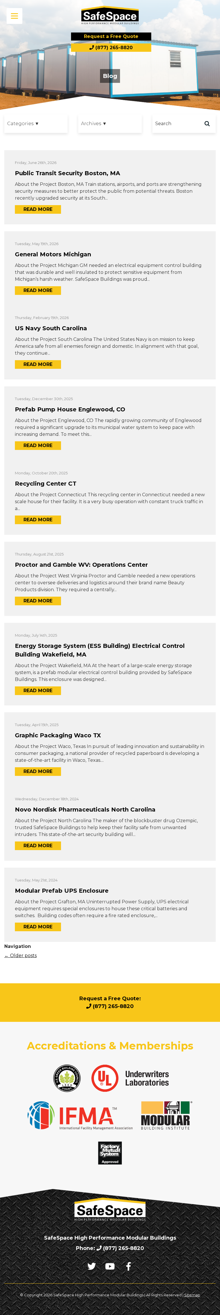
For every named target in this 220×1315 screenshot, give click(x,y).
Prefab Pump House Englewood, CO (70, 409)
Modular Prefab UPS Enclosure (62, 890)
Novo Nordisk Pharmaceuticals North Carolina (85, 809)
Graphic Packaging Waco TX (58, 735)
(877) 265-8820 (113, 47)
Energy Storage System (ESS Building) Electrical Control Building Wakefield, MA (100, 650)
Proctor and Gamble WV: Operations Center (81, 564)
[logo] (110, 15)
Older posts (20, 955)
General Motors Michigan (53, 254)
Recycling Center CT (45, 483)
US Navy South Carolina (51, 328)
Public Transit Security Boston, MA (67, 173)
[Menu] (14, 16)
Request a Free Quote (111, 36)
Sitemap (192, 1295)
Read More (37, 209)
